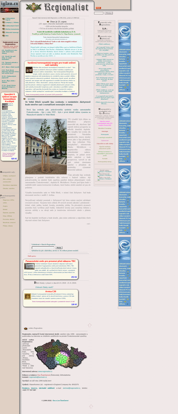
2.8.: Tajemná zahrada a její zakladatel (10, 63)
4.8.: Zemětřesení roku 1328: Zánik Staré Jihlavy (9, 51)
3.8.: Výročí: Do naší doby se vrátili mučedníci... (9, 58)
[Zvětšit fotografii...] (46, 174)
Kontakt (104, 158)
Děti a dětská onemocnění (7, 180)
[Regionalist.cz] (34, 13)
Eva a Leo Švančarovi (60, 400)
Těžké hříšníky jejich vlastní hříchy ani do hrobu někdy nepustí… (105, 85)
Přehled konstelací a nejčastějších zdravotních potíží (105, 153)
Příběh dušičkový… (105, 44)
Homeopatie (105, 134)
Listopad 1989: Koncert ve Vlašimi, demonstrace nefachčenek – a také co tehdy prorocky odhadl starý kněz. (105, 62)
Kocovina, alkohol (8, 219)
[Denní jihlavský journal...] (10, 7)
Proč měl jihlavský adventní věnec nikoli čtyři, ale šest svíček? (105, 79)
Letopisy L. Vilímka (12, 22)
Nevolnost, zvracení (9, 222)
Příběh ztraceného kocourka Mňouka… (105, 102)
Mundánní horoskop (104, 128)
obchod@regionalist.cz (71, 388)
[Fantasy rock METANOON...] (10, 12)
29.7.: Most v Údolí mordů (10, 67)
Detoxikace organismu (10, 185)
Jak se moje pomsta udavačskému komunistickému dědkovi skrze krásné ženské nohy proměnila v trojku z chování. (104, 71)
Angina (5, 206)
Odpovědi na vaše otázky (105, 143)
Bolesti (5, 209)
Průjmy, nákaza (8, 226)
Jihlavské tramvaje (12, 32)
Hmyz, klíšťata (7, 216)
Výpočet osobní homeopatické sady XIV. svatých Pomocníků (105, 123)
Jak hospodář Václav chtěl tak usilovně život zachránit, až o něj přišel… (104, 48)
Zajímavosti (104, 140)
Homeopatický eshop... (105, 161)
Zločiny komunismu (12, 29)
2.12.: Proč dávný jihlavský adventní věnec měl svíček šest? (10, 71)
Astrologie (105, 131)
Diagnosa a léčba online (8, 201)
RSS (7, 36)
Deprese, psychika (9, 212)
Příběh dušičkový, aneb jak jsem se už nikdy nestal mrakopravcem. (105, 91)
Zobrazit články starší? (44, 287)
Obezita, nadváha (8, 188)
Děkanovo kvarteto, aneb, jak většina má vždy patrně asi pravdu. (104, 55)
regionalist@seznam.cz (38, 377)
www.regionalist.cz (45, 371)
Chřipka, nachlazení (9, 176)
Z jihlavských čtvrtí (12, 26)
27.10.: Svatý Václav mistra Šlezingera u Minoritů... (9, 87)
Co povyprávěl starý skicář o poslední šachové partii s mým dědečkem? (104, 97)
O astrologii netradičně (105, 137)
